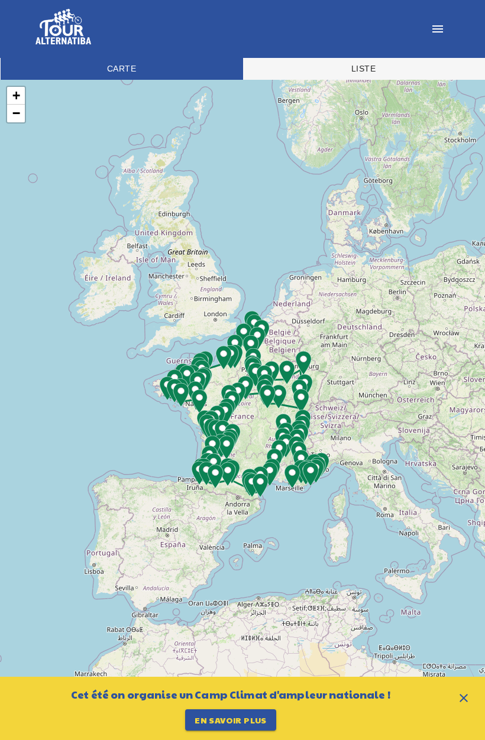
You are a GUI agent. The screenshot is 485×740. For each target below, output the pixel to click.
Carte (121, 68)
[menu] (438, 29)
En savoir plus (231, 720)
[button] (191, 393)
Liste (363, 68)
